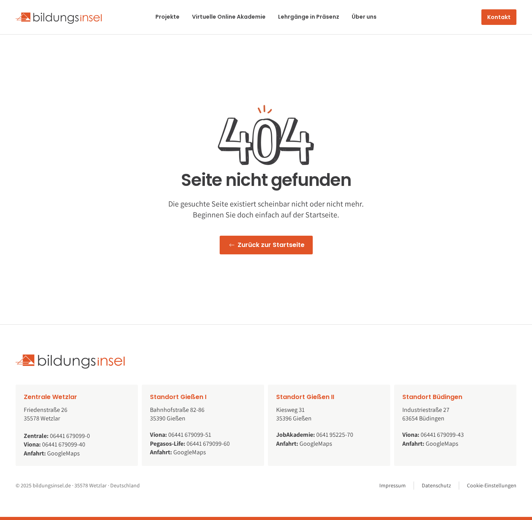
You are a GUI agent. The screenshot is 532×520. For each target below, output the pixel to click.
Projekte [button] (167, 17)
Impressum (392, 485)
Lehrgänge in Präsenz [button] (308, 17)
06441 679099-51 (189, 435)
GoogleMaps (63, 453)
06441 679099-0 (70, 436)
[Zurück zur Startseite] (59, 17)
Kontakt (499, 17)
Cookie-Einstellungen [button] (491, 485)
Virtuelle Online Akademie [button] (229, 17)
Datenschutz (436, 485)
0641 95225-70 (334, 435)
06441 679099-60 (208, 443)
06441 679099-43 (442, 435)
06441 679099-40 (63, 444)
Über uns (364, 17)
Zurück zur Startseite (271, 244)
